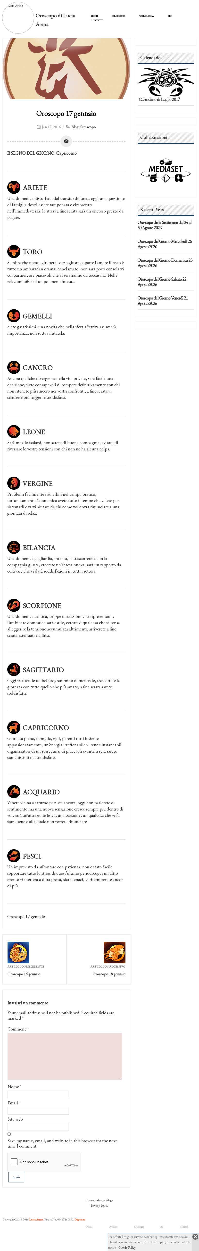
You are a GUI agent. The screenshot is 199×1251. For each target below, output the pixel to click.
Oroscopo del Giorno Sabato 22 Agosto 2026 (162, 281)
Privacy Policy (99, 1205)
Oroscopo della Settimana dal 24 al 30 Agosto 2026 (164, 225)
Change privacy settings (99, 1200)
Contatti (97, 20)
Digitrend (80, 1219)
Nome (13, 1086)
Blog (75, 126)
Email (13, 1103)
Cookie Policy (127, 1247)
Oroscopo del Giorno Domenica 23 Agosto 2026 (165, 262)
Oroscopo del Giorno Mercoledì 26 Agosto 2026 (165, 243)
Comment (18, 1029)
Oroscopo (118, 16)
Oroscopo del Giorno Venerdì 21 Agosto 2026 (163, 300)
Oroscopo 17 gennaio (66, 113)
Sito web (15, 1119)
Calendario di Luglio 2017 (159, 99)
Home (94, 16)
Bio (170, 16)
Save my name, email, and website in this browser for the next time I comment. (62, 1143)
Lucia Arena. (36, 1219)
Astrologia (146, 16)
